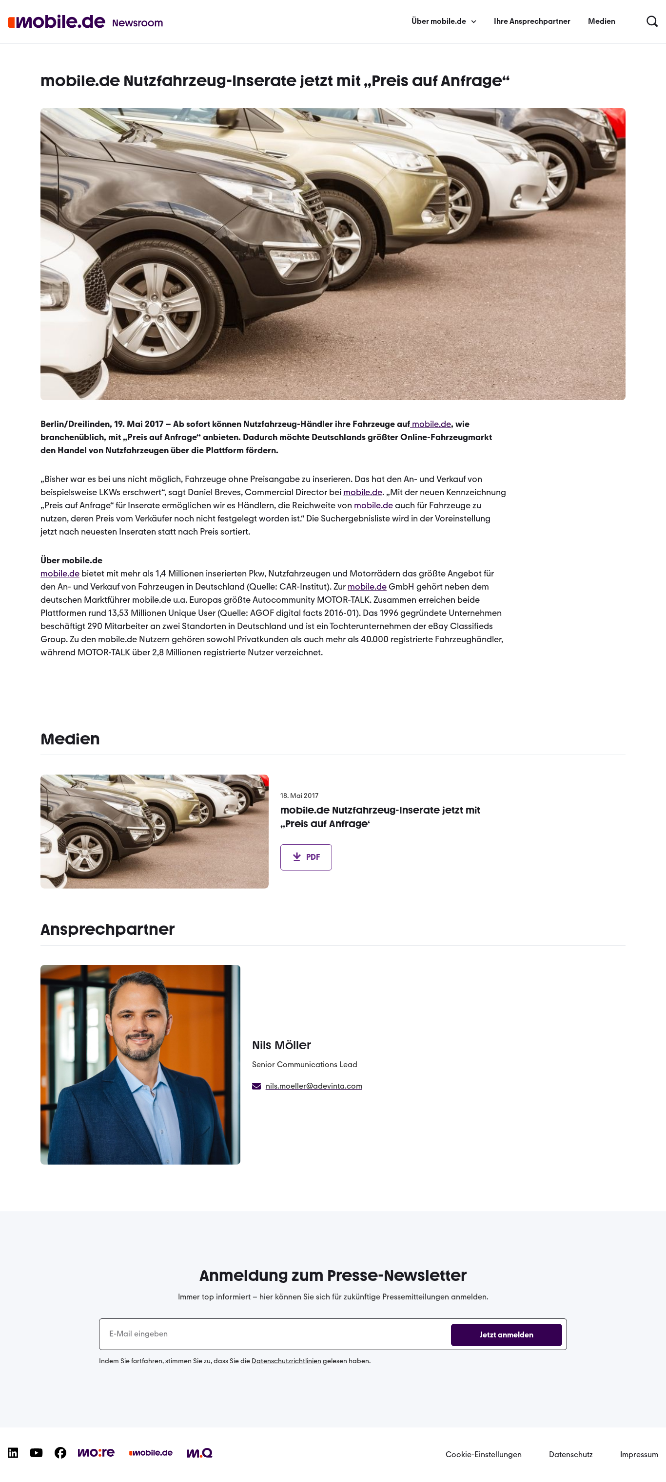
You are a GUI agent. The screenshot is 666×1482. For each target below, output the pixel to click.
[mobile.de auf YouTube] (36, 1461)
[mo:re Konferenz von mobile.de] (96, 1459)
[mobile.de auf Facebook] (60, 1461)
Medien (601, 21)
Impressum (639, 1454)
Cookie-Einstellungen (484, 1454)
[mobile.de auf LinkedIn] (13, 1461)
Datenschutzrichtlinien (286, 1361)
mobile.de (431, 424)
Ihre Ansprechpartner (532, 21)
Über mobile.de (438, 21)
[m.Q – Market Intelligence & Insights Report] (200, 1460)
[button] (652, 22)
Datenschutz (571, 1454)
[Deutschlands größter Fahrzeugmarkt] (151, 1461)
